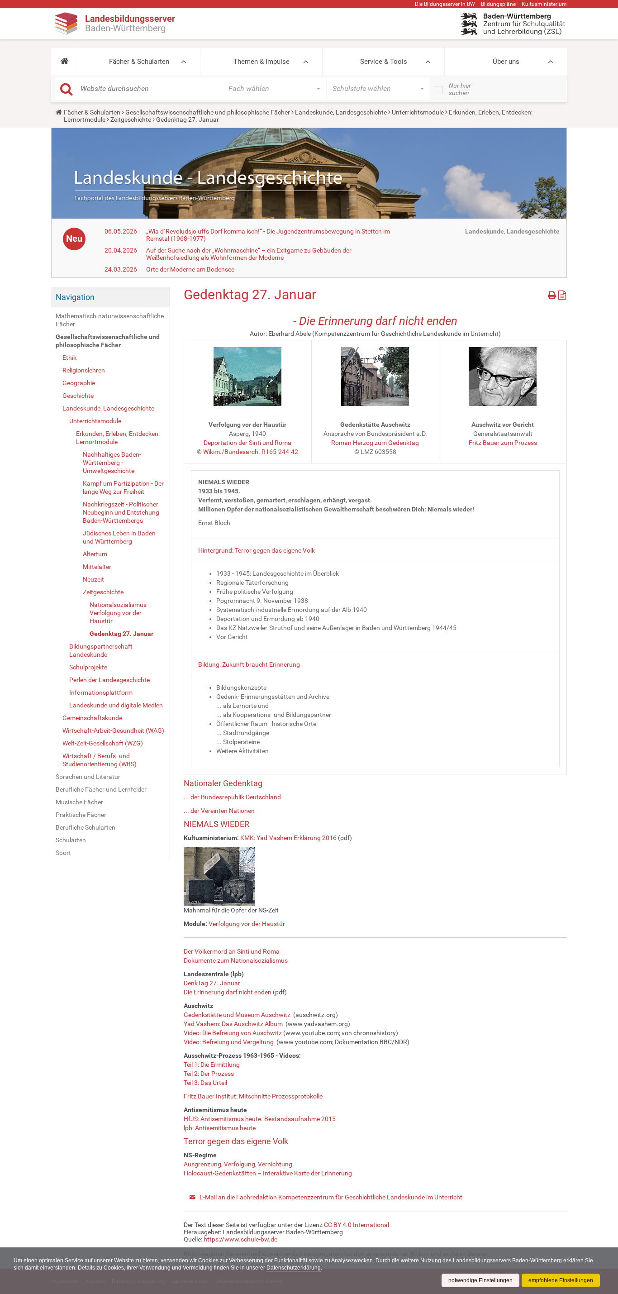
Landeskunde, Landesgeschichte (341, 112)
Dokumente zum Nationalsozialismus (236, 960)
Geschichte (78, 395)
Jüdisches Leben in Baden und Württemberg (119, 537)
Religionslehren (83, 370)
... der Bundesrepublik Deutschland (232, 797)
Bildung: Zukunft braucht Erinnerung (249, 664)
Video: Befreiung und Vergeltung (229, 1042)
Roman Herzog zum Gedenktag (375, 442)
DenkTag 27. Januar (212, 983)
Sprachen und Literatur (88, 776)
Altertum (95, 554)
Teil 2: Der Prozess (209, 1073)
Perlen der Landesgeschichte (109, 679)
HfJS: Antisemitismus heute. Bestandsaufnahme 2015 (260, 1118)
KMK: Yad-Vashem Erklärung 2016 (288, 837)
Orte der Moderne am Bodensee (190, 269)
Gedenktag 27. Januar (121, 633)
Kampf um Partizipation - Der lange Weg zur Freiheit (123, 487)
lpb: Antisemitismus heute (220, 1128)
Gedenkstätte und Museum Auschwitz (237, 1014)
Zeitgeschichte (130, 119)
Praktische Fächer (81, 814)
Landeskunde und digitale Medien (116, 705)
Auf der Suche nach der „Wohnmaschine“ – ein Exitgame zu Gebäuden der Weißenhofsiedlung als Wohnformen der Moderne (249, 254)
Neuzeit (93, 579)
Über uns (506, 61)
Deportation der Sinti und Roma (247, 442)
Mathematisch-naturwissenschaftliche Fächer (110, 320)
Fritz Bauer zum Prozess (503, 442)
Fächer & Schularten (139, 61)
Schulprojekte (88, 667)
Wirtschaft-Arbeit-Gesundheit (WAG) (113, 730)
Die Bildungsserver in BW (445, 4)
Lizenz (194, 901)
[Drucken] (553, 293)
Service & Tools (383, 61)
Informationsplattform (101, 692)
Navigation (75, 297)
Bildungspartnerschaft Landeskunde (101, 650)
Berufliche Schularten (85, 827)
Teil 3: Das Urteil (205, 1082)
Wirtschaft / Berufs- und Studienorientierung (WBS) (99, 760)
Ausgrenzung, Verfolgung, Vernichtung (238, 1164)
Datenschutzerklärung (293, 1268)
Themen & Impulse (261, 61)
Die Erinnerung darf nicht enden (227, 992)
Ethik (69, 357)
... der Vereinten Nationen (219, 810)
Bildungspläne (498, 4)
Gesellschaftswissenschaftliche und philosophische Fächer (207, 112)
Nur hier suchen (460, 89)
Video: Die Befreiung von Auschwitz (233, 1032)
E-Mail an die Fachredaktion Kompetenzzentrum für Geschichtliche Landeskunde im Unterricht (331, 1197)
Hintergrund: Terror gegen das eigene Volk (256, 550)
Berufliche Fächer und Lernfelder (101, 789)
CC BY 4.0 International (356, 1224)
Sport (63, 852)
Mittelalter (97, 566)
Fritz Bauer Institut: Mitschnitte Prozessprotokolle (253, 1096)
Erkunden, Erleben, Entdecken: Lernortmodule (118, 437)
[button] (64, 61)
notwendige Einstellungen (480, 1280)
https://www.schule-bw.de (240, 1239)
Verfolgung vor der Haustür (247, 923)
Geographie (78, 383)
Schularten (71, 840)
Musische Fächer (79, 802)
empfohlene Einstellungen (560, 1280)
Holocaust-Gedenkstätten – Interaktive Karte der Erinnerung (268, 1173)
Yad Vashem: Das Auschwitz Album (233, 1023)
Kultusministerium (544, 4)
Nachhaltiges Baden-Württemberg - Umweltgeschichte (112, 462)
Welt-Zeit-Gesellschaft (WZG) (102, 743)
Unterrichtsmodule (418, 112)
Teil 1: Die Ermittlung (212, 1064)
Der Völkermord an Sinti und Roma (232, 951)
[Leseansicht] (562, 293)
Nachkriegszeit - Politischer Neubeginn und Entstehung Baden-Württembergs (121, 512)
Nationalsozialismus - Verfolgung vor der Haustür (120, 613)
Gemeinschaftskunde (92, 717)
